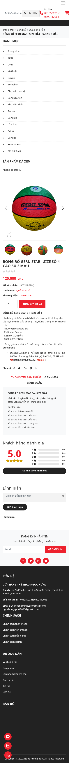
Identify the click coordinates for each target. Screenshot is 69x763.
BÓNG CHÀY (14, 144)
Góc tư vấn (8, 680)
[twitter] (31, 561)
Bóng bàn (13, 84)
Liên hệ (7, 691)
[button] (62, 208)
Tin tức (6, 686)
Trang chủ (8, 29)
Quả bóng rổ (36, 29)
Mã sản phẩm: (11, 285)
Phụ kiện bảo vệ (16, 91)
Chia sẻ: (7, 368)
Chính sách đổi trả (12, 641)
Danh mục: (9, 290)
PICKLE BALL (15, 151)
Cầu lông (12, 124)
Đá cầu (11, 77)
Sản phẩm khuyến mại (15, 674)
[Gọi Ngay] (17, 755)
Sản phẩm (8, 668)
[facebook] (23, 561)
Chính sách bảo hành (14, 635)
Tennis (11, 111)
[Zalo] (17, 746)
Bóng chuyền (15, 97)
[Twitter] (19, 368)
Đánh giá (51, 377)
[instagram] (38, 561)
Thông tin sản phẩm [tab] (26, 377)
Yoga (10, 57)
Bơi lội (11, 131)
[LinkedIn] (36, 368)
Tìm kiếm (32, 13)
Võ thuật (12, 71)
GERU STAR (26, 295)
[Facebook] (14, 368)
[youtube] (46, 561)
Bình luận (34, 383)
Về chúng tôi (10, 662)
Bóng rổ (21, 29)
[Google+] (25, 368)
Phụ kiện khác (15, 104)
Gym (10, 64)
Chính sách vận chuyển (15, 629)
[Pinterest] (31, 368)
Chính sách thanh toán (15, 623)
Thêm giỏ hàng (32, 304)
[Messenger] (17, 737)
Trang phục (14, 51)
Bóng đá (12, 117)
